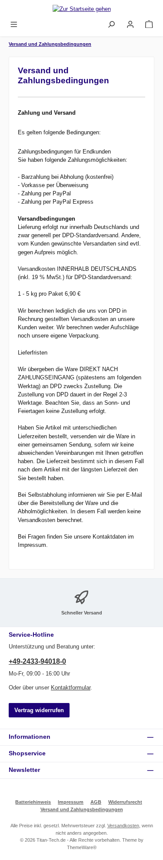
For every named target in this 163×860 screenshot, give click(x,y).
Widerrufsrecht (125, 802)
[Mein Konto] (130, 24)
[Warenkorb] (149, 24)
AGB (95, 802)
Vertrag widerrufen (39, 710)
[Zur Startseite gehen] (82, 8)
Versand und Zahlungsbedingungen (81, 809)
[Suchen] (111, 24)
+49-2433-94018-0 (37, 661)
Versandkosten (123, 825)
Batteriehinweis (33, 802)
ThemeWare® (81, 847)
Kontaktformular (70, 687)
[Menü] (13, 24)
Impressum (70, 802)
